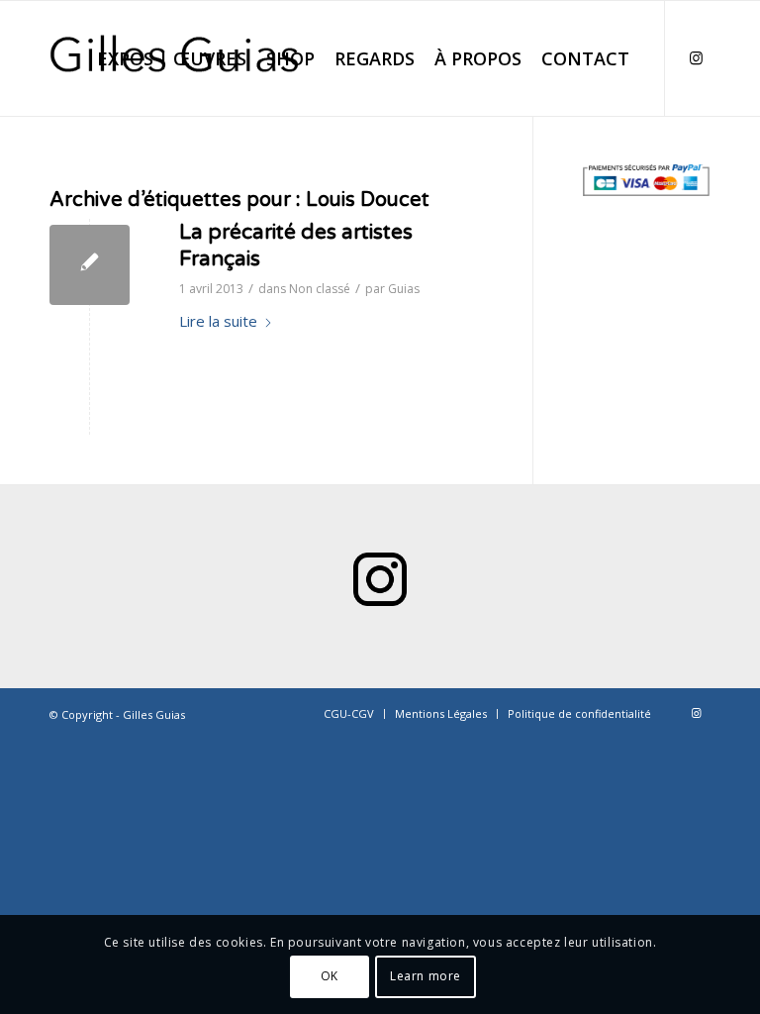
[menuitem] (171, 58)
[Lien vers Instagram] (696, 57)
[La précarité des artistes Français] (89, 265)
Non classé (319, 288)
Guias (404, 288)
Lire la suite (218, 321)
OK (329, 975)
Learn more (425, 975)
